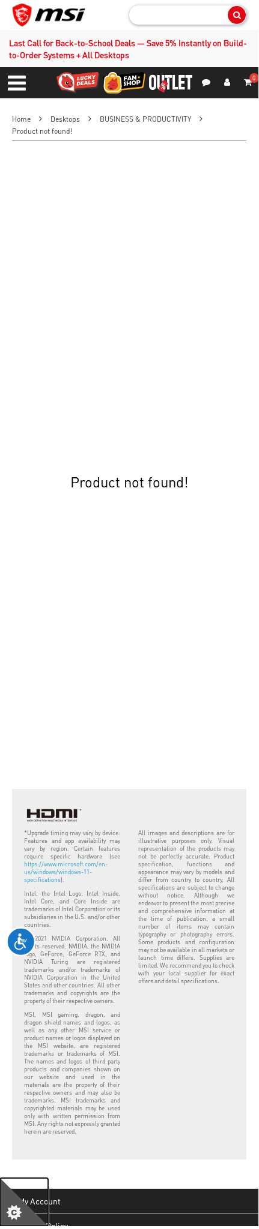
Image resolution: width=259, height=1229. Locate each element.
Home (21, 119)
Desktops (65, 119)
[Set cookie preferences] (24, 1202)
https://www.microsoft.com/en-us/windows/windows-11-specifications (66, 871)
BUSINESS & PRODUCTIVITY (145, 119)
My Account (39, 1200)
